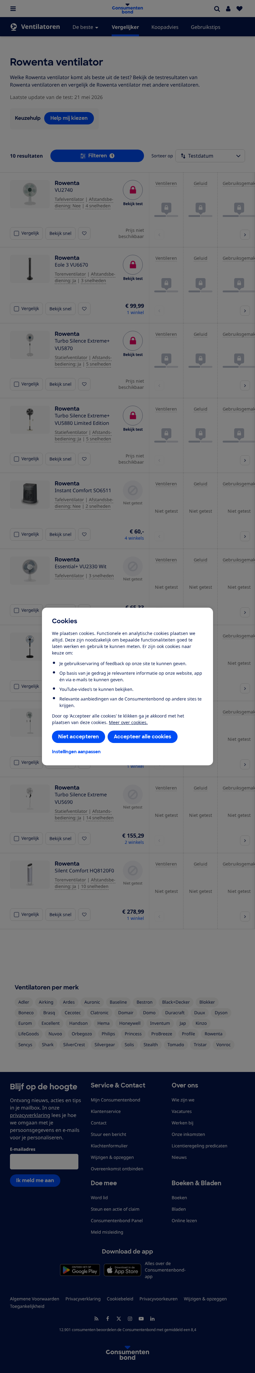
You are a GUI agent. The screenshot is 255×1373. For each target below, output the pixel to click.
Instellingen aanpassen (76, 751)
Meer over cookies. (128, 722)
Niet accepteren (78, 736)
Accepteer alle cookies (142, 736)
